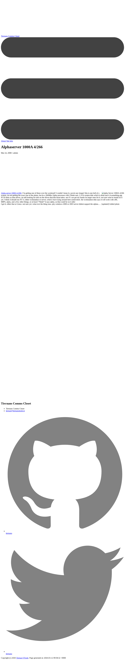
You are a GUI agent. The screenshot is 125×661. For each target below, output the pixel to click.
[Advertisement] (62, 18)
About (3, 141)
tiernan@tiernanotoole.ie (15, 411)
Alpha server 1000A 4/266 (11, 193)
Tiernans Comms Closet (10, 36)
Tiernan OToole (22, 658)
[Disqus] (62, 271)
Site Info (9, 141)
